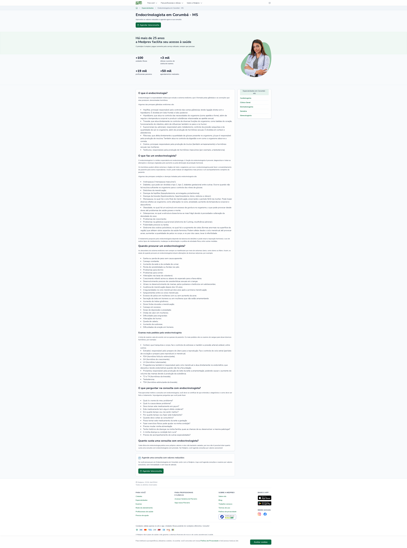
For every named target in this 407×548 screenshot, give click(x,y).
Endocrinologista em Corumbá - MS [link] (171, 8)
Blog (220, 500)
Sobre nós (222, 496)
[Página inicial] (137, 8)
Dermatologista (246, 107)
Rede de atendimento (144, 508)
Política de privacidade (227, 511)
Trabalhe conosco (225, 504)
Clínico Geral (245, 102)
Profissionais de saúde (144, 511)
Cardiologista (245, 98)
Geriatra (243, 111)
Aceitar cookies (261, 542)
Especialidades (148, 8)
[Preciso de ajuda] (269, 3)
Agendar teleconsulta (149, 25)
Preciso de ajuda (142, 515)
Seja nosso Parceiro (182, 503)
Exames (139, 504)
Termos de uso (224, 508)
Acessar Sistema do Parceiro (186, 499)
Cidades (139, 496)
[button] (152, 3)
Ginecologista (246, 115)
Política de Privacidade (209, 541)
